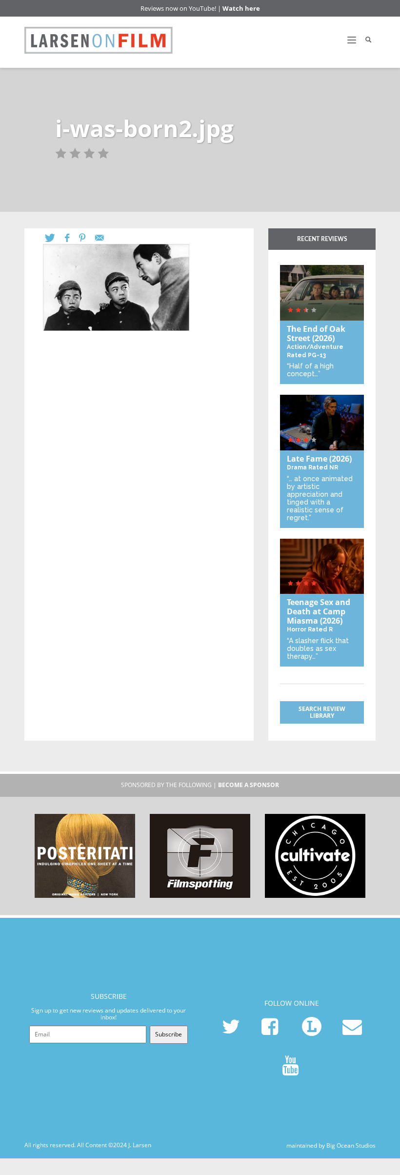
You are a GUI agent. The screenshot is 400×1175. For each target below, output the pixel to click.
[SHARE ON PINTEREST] (87, 238)
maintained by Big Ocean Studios (331, 1145)
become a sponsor (248, 785)
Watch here (241, 8)
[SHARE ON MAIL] (104, 238)
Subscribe (168, 1034)
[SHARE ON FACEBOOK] (72, 238)
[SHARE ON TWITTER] (55, 238)
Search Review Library (322, 712)
